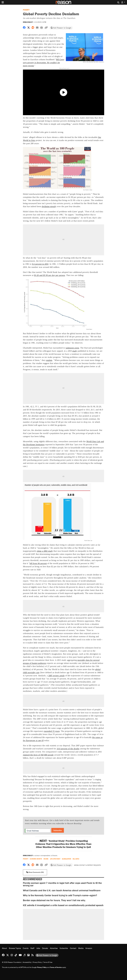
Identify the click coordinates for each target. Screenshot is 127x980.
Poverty (26, 9)
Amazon (88, 948)
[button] (123, 2)
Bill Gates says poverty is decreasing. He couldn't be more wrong (43, 62)
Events (25, 948)
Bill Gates (76, 859)
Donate (45, 948)
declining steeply (49, 206)
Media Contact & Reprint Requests (87, 865)
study (74, 351)
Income (46, 859)
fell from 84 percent (38, 563)
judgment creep (72, 348)
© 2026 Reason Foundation (11, 962)
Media (80, 948)
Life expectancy (55, 859)
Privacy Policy (37, 962)
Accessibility (27, 962)
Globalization (66, 859)
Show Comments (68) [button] (36, 872)
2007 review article (56, 675)
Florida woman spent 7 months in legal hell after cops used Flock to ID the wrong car (62, 884)
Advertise (54, 948)
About (4, 948)
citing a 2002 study (45, 551)
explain (49, 360)
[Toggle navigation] (2, 2)
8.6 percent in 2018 (40, 264)
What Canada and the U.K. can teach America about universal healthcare (61, 890)
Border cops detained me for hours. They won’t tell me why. (54, 900)
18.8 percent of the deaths (68, 748)
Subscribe (57, 830)
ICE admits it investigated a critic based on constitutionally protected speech (63, 905)
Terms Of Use (47, 962)
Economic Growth (36, 859)
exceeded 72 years (52, 731)
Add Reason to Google (62, 27)
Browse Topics (15, 948)
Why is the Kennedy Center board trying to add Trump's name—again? (60, 895)
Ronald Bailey (28, 22)
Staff (32, 948)
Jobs (38, 948)
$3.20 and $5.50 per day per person (49, 275)
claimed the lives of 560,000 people (38, 755)
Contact (73, 948)
